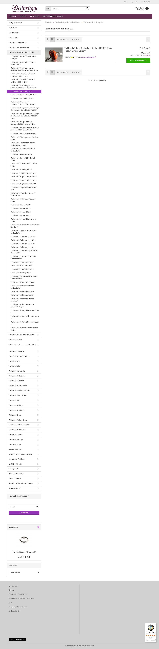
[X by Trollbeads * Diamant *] (24, 540)
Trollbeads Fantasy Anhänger (19, 425)
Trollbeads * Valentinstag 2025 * (22, 269)
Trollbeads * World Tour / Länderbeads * (22, 345)
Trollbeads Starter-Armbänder (19, 47)
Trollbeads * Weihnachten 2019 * (22, 292)
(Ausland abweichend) (88, 57)
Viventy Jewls (14, 469)
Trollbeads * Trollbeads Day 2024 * (23, 247)
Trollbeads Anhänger (16, 405)
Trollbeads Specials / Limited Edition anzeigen (23, 57)
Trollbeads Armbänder (16, 410)
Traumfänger (13, 37)
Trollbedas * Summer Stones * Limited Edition (24, 329)
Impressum (34, 16)
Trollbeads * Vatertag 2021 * (21, 273)
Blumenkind (13, 28)
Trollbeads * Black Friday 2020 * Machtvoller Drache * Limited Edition (23, 87)
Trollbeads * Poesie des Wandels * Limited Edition (23, 194)
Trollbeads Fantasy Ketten (18, 420)
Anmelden (24, 513)
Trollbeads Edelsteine (16, 381)
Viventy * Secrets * (15, 449)
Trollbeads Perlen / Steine (18, 386)
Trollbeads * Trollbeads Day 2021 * (23, 240)
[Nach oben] (152, 645)
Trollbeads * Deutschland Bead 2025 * (24, 133)
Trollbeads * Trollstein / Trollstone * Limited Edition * (23, 258)
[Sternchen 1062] (25, 9)
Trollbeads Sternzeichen (17, 371)
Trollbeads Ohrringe (16, 439)
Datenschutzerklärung (53, 16)
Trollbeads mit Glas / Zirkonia (19, 390)
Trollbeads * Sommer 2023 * (21, 215)
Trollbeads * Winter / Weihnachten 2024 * (25, 317)
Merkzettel (146, 2)
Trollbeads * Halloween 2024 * (21, 154)
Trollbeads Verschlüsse (17, 430)
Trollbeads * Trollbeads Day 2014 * (23, 236)
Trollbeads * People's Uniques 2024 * (24, 177)
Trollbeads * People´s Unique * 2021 (23, 184)
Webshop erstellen (71, 646)
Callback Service (14, 611)
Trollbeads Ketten (15, 415)
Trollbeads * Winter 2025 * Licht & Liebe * (25, 323)
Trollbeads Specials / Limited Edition (21, 52)
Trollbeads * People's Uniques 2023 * (24, 173)
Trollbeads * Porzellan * (17, 351)
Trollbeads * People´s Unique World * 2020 (24, 188)
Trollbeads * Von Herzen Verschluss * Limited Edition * (24, 277)
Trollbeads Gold (14, 400)
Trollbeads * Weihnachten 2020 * (22, 295)
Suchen (23, 16)
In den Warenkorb (138, 60)
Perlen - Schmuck (15, 479)
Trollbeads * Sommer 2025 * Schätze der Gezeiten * (25, 226)
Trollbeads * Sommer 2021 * (21, 208)
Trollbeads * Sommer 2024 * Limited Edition (23, 220)
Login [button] (135, 2)
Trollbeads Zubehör (15, 435)
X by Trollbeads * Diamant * (24, 552)
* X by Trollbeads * (15, 23)
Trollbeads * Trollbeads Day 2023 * (23, 243)
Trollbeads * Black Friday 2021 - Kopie (24, 95)
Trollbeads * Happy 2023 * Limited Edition (23, 159)
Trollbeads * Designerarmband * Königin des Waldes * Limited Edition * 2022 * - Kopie (25, 116)
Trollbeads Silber (15, 366)
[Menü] (155, 624)
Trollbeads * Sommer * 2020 (21, 205)
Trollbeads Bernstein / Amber (19, 356)
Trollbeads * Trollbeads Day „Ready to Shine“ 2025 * (24, 252)
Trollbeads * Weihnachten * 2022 (22, 282)
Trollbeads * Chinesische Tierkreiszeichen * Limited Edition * (23, 103)
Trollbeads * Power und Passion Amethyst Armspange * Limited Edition (24, 69)
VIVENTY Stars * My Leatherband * (21, 454)
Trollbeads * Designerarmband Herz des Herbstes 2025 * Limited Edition (25, 129)
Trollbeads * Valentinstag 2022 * (22, 262)
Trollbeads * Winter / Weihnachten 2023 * (25, 311)
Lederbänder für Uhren (16, 459)
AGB (10, 603)
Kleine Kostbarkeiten (16, 474)
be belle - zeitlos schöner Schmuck (21, 484)
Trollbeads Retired (15, 339)
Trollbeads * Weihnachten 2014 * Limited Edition (22, 287)
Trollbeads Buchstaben (17, 376)
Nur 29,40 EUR (24, 557)
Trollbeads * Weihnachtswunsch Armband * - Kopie (22, 306)
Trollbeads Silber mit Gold (18, 395)
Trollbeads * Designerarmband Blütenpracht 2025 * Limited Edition (23, 123)
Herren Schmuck (15, 488)
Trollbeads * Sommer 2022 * (21, 212)
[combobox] (62, 39)
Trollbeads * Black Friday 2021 (21, 91)
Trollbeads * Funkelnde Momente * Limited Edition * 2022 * (23, 144)
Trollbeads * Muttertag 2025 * (21, 170)
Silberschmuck (14, 33)
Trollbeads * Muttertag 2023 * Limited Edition (24, 165)
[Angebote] (38, 527)
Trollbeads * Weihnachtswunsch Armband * (22, 300)
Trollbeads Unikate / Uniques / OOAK (22, 334)
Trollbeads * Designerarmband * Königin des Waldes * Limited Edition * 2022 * (25, 109)
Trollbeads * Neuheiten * (17, 42)
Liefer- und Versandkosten (18, 594)
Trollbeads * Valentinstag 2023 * (22, 266)
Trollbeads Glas (14, 361)
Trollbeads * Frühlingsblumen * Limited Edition (24, 138)
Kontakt (11, 590)
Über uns (12, 16)
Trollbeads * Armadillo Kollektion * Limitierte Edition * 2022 (23, 75)
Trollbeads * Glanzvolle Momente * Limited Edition (23, 150)
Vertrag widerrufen (17, 639)
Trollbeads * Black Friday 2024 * (22, 98)
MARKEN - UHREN (15, 464)
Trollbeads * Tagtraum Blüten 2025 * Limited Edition (23, 232)
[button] (126, 2)
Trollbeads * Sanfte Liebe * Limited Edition (23, 200)
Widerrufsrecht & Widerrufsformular (21, 598)
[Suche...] (87, 9)
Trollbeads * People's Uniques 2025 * (24, 180)
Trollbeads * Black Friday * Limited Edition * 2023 (23, 63)
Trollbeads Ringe (15, 444)
